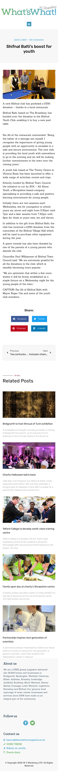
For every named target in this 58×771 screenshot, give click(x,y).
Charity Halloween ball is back (19, 474)
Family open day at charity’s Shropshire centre (29, 586)
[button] (29, 24)
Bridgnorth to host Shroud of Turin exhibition (28, 423)
